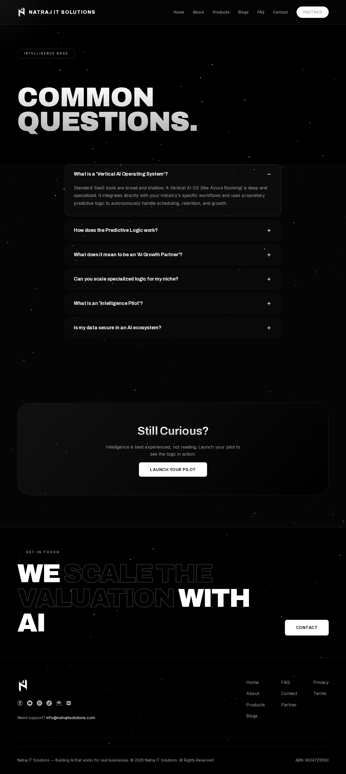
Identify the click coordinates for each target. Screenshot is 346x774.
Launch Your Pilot (173, 469)
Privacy (321, 682)
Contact (280, 12)
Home (179, 12)
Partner (312, 12)
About (198, 12)
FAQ (260, 12)
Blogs (243, 12)
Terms (319, 693)
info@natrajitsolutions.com (70, 717)
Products (221, 12)
